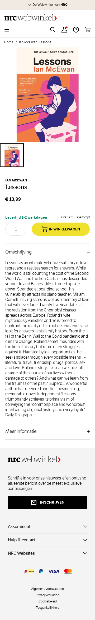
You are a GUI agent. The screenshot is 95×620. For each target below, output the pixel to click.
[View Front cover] (12, 155)
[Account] (64, 29)
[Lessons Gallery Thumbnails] (47, 155)
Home (8, 42)
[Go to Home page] (47, 17)
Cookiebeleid (48, 601)
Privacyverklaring (47, 595)
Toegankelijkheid (47, 607)
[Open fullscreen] (47, 94)
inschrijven (52, 502)
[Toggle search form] (53, 29)
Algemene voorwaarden (47, 588)
